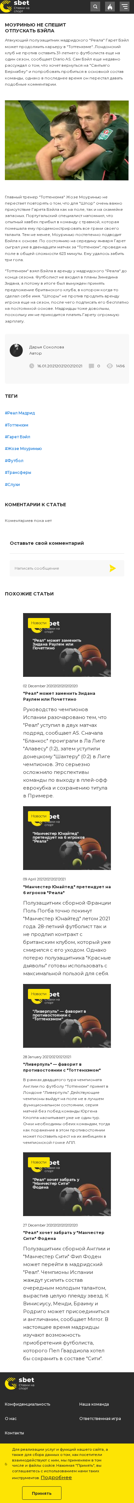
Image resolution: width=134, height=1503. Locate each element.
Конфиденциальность (27, 1404)
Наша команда (94, 1404)
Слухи (13, 484)
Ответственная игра (100, 1418)
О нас (11, 1418)
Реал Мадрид (21, 412)
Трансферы (19, 472)
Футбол (15, 460)
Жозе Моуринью (24, 448)
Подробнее (56, 1477)
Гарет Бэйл (18, 436)
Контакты (14, 1432)
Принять (42, 1493)
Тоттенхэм (17, 425)
